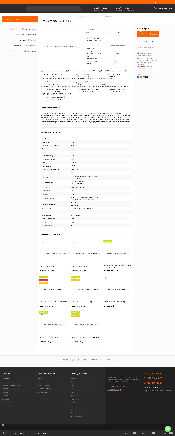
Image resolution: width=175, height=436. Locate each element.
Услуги (73, 388)
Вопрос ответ (75, 399)
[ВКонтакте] (138, 77)
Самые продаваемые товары (75, 360)
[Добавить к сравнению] (81, 34)
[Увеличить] (62, 46)
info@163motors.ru (156, 387)
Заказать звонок (99, 10)
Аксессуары (6, 399)
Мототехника (6, 378)
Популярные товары (43, 382)
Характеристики (17, 45)
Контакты (74, 406)
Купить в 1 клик (149, 41)
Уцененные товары (42, 392)
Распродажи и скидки (43, 385)
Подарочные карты (76, 416)
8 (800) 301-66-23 (100, 8)
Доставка (74, 395)
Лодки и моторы (7, 406)
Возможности (75, 409)
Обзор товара (19, 34)
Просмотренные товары (101, 360)
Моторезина (6, 395)
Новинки (39, 378)
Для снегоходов (7, 402)
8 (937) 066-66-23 (153, 378)
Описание (23, 40)
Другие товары (118, 166)
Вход (156, 2)
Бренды (73, 392)
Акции (72, 385)
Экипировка (6, 382)
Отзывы (73, 382)
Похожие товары (17, 51)
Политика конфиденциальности (80, 413)
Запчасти (5, 392)
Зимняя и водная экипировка (11, 385)
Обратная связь (11, 433)
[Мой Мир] (144, 77)
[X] (146, 77)
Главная (73, 378)
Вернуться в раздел (14, 29)
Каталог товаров (12, 19)
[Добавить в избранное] (81, 29)
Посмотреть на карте (114, 390)
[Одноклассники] (141, 77)
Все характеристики (118, 45)
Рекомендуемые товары (44, 388)
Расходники (6, 388)
